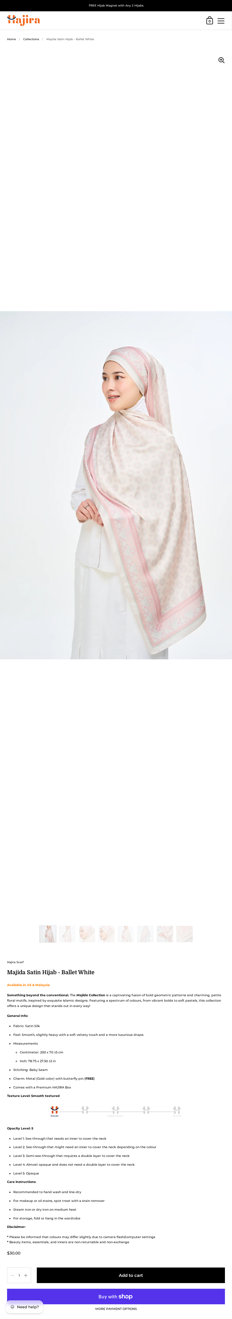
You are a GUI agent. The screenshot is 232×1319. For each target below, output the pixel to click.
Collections (31, 39)
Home (11, 39)
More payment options (116, 1309)
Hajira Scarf (15, 962)
